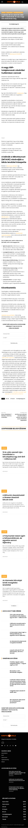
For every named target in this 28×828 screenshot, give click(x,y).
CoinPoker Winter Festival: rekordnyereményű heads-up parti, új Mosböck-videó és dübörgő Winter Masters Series (18, 683)
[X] (13, 405)
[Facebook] (10, 405)
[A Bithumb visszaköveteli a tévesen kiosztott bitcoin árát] (14, 484)
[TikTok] (10, 746)
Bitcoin (4, 448)
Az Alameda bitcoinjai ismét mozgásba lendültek (12, 582)
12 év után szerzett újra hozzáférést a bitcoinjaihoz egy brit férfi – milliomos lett (14, 455)
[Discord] (2, 746)
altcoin (7, 398)
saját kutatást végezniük (8, 357)
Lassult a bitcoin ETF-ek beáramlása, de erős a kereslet (17, 651)
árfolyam (12, 398)
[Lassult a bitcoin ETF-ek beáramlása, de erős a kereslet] (5, 652)
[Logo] (14, 2)
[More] (17, 405)
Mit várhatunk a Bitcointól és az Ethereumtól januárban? (17, 701)
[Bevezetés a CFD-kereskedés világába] (5, 673)
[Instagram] (7, 746)
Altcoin (3, 12)
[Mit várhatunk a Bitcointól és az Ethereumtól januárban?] (5, 701)
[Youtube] (16, 746)
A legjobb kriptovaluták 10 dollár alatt (17, 691)
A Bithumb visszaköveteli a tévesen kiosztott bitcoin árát (13, 497)
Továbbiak (13, 605)
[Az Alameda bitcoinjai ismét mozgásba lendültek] (14, 569)
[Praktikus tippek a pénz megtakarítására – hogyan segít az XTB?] (5, 664)
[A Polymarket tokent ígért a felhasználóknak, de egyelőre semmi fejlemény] (14, 524)
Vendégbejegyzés (18, 12)
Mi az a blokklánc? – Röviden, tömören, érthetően (6, 416)
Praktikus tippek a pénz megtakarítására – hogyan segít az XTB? (18, 663)
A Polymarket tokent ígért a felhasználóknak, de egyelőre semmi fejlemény (14, 539)
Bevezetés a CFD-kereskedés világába (16, 671)
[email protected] (10, 742)
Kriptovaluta (9, 12)
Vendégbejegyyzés (20, 398)
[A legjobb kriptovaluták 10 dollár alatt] (5, 692)
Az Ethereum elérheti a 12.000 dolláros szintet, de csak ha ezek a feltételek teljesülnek (21, 417)
